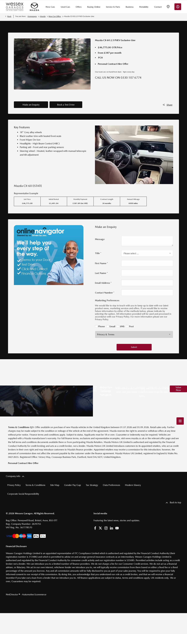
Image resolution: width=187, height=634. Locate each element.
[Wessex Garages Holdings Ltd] (14, 7)
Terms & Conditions (35, 485)
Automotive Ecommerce (34, 594)
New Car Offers (55, 16)
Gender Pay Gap (72, 485)
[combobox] (147, 253)
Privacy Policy (14, 485)
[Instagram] (106, 528)
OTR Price (117, 47)
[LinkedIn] (111, 528)
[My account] (177, 6)
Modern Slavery (133, 485)
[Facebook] (95, 528)
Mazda (43, 16)
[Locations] (168, 6)
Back (9, 16)
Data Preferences (111, 485)
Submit (134, 347)
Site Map (54, 485)
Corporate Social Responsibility (23, 493)
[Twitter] (100, 528)
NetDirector (12, 594)
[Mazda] (34, 6)
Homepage (32, 16)
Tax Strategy (92, 485)
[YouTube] (117, 528)
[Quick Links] (180, 421)
